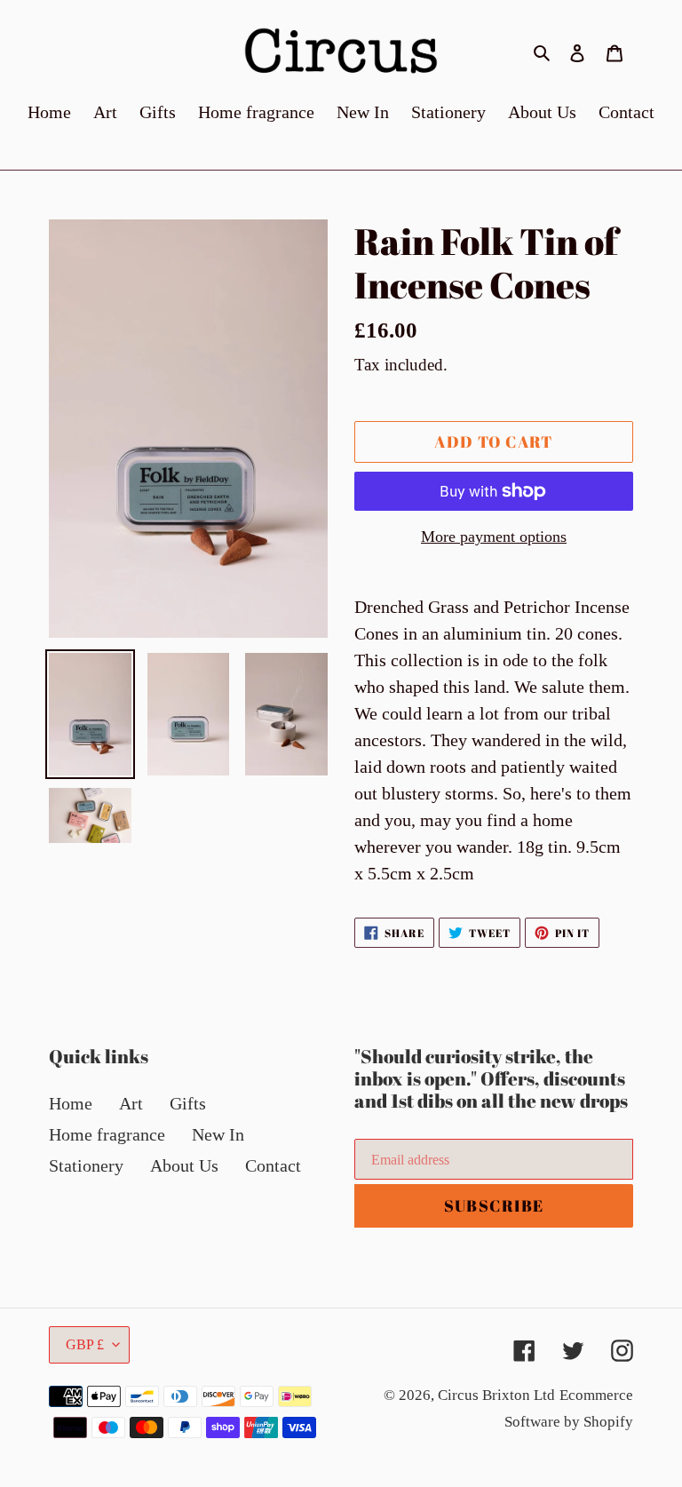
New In (218, 1134)
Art (131, 1103)
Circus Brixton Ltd (496, 1395)
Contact (273, 1165)
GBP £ (85, 1344)
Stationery (86, 1165)
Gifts (188, 1103)
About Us (184, 1165)
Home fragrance (107, 1134)
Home (70, 1103)
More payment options (494, 536)
